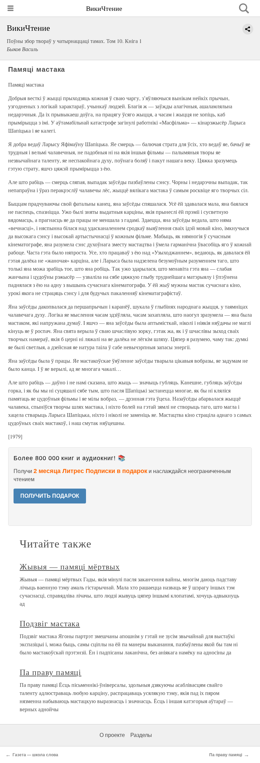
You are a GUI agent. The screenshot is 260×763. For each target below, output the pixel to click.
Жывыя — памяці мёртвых (70, 566)
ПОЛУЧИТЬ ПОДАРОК (49, 496)
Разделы (141, 735)
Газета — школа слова (35, 755)
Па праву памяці (50, 672)
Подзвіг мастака (50, 623)
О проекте (112, 735)
